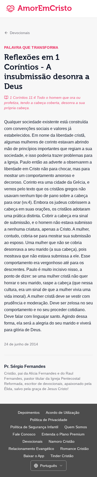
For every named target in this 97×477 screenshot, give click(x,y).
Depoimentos (29, 412)
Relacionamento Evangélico (31, 449)
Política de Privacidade (48, 420)
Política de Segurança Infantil (34, 427)
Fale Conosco (24, 434)
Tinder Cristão (61, 456)
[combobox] (48, 465)
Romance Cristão (74, 449)
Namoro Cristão (61, 441)
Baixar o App (34, 456)
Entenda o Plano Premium (63, 434)
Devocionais (20, 33)
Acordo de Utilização (62, 412)
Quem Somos (75, 427)
